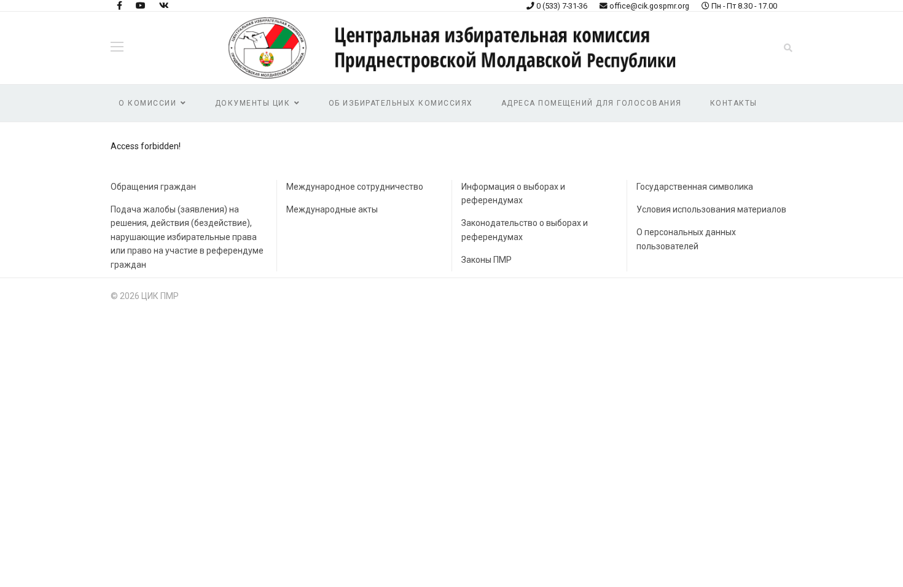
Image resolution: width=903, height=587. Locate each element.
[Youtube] (141, 5)
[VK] (164, 5)
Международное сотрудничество (354, 187)
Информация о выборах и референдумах (513, 193)
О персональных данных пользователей (686, 239)
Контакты (733, 103)
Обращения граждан (153, 187)
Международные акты (332, 209)
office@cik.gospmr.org (649, 5)
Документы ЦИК (253, 103)
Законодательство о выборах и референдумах (524, 229)
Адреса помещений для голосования (591, 103)
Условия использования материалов (711, 209)
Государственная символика (694, 187)
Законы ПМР (486, 260)
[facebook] (119, 5)
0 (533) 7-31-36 (561, 5)
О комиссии (147, 103)
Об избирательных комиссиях (401, 103)
